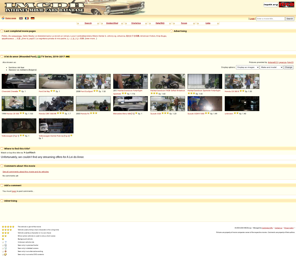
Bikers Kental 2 (99, 36)
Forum (184, 23)
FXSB (168, 90)
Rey (48, 91)
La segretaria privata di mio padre (51, 38)
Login (252, 18)
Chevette (14, 91)
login (14, 191)
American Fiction (147, 36)
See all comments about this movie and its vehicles (26, 171)
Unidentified (112, 23)
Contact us (278, 228)
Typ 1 (16, 136)
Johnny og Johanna (116, 36)
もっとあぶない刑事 (75, 38)
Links (208, 23)
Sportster (117, 94)
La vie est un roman (60, 36)
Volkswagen (7, 136)
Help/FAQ (160, 23)
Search (88, 23)
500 (17, 113)
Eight (140, 90)
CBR (47, 113)
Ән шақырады (15, 36)
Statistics (136, 23)
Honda (228, 91)
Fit (88, 113)
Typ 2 (66, 136)
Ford (41, 91)
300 (235, 91)
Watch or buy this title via (12, 152)
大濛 (18, 38)
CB (232, 91)
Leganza (282, 62)
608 (129, 113)
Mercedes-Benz (120, 113)
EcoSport (89, 91)
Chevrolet (6, 91)
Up (62, 136)
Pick (58, 136)
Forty (135, 90)
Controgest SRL (267, 228)
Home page (10, 18)
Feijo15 (290, 62)
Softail (173, 90)
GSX (159, 113)
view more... (91, 38)
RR (55, 113)
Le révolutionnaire (43, 36)
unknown (229, 113)
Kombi (53, 136)
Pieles (4, 36)
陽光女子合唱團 (132, 36)
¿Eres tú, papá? (28, 38)
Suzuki (153, 113)
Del (44, 91)
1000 (52, 113)
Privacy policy (289, 228)
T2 (133, 113)
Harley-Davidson (125, 90)
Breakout (181, 90)
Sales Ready (28, 36)
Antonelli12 (273, 62)
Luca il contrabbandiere (80, 36)
